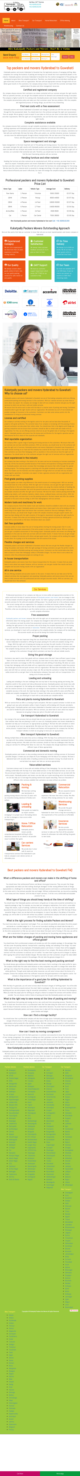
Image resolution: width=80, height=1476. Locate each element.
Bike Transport (24, 20)
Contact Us (20, 25)
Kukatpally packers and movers (48, 597)
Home (6, 20)
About (13, 20)
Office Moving (65, 20)
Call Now (20, 1473)
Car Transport (37, 20)
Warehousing (8, 25)
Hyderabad (36, 628)
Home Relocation (51, 20)
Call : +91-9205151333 (60, 221)
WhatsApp (60, 1473)
